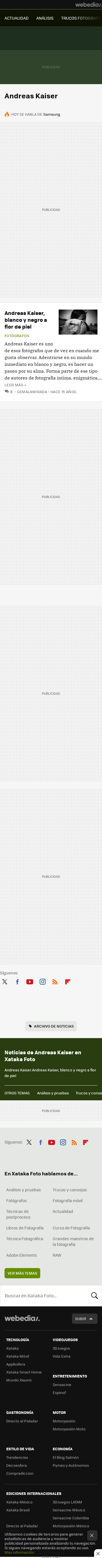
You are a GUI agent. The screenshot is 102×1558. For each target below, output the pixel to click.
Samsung (51, 114)
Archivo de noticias (54, 1026)
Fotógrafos (17, 335)
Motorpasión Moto (69, 1429)
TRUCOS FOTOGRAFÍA (81, 18)
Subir (80, 1318)
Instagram (42, 980)
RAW (57, 1255)
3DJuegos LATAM (67, 1502)
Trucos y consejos (70, 1189)
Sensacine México (69, 1510)
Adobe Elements (21, 1255)
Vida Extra (62, 1356)
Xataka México (19, 1502)
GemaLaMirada (32, 391)
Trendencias (17, 1457)
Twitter (4, 980)
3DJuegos (61, 1348)
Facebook (17, 980)
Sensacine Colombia (71, 1517)
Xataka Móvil (17, 1356)
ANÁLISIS (45, 18)
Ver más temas (22, 1273)
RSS (55, 980)
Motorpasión (64, 1421)
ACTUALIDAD (17, 18)
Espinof (59, 1392)
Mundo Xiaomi (18, 1380)
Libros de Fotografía (25, 1228)
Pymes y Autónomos (71, 1465)
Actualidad (63, 1211)
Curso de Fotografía (71, 1228)
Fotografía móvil (68, 1200)
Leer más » (15, 384)
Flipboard (67, 980)
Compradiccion (19, 1473)
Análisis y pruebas (53, 1093)
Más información (19, 1552)
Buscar (95, 1296)
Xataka (12, 1348)
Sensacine (62, 1384)
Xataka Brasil (17, 1510)
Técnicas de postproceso (18, 1214)
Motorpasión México (71, 1525)
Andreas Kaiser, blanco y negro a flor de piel (26, 319)
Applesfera (15, 1364)
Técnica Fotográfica (24, 1238)
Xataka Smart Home (24, 1372)
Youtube (29, 980)
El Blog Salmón (66, 1457)
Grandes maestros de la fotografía (73, 1241)
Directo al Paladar (22, 1421)
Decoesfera (16, 1465)
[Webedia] (88, 4)
